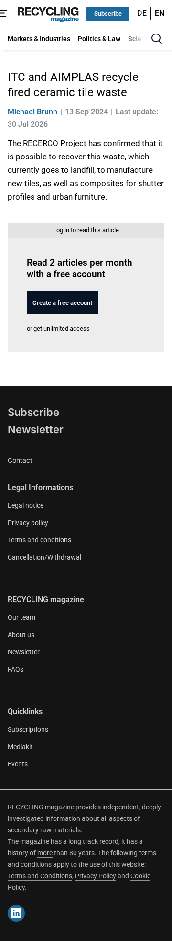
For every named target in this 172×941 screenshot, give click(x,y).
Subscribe (108, 13)
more (45, 853)
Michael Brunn (32, 111)
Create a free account (62, 302)
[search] (156, 39)
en (159, 13)
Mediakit (20, 747)
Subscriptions (28, 729)
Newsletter (36, 429)
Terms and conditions (39, 540)
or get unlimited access (58, 328)
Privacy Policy (95, 876)
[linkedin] (16, 913)
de (142, 13)
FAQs (15, 669)
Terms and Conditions (40, 876)
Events (18, 764)
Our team (21, 617)
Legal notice (25, 505)
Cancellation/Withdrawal (44, 557)
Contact (20, 460)
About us (21, 635)
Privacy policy (28, 523)
